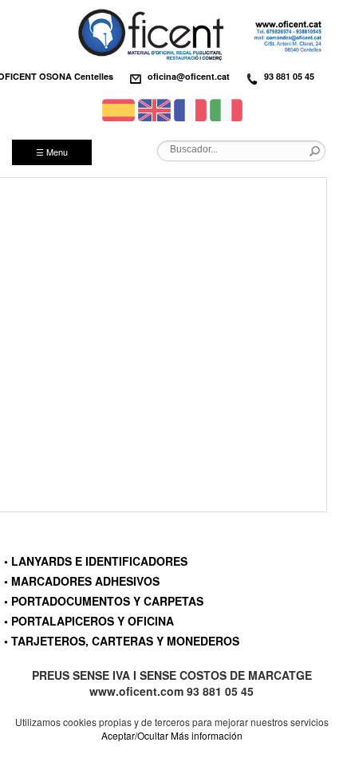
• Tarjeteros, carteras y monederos (121, 641)
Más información (206, 735)
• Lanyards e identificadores (95, 561)
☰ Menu (52, 151)
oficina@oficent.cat (189, 76)
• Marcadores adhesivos (82, 581)
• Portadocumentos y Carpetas (103, 601)
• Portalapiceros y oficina (89, 621)
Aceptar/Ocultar (134, 735)
